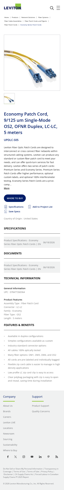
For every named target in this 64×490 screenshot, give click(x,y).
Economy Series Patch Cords (31, 25)
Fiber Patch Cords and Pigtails (36, 21)
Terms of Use (19, 471)
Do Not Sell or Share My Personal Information (22, 468)
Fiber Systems (43, 17)
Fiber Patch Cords (10, 25)
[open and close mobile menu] (58, 8)
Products (15, 17)
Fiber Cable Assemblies (13, 21)
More (6, 188)
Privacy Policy (47, 471)
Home (6, 17)
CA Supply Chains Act (24, 474)
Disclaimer (8, 474)
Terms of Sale (33, 471)
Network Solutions (28, 17)
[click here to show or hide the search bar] (52, 8)
